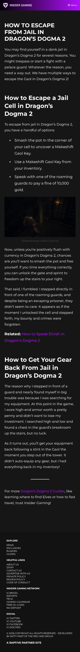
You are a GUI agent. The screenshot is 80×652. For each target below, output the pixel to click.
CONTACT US (14, 570)
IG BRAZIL (12, 592)
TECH (10, 598)
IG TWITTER (13, 618)
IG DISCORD (13, 627)
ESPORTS (12, 595)
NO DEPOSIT (14, 607)
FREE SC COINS (15, 604)
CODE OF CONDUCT (18, 582)
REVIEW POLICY (16, 579)
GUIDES (11, 554)
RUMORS (12, 551)
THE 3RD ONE (36, 636)
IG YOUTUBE (14, 621)
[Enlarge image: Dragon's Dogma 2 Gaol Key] (71, 202)
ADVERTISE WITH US (18, 573)
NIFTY (13, 636)
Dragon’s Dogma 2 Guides (43, 491)
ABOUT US (13, 564)
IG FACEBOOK (15, 624)
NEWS (10, 545)
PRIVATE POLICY (16, 576)
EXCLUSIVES (14, 548)
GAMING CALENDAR (18, 601)
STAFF (10, 567)
